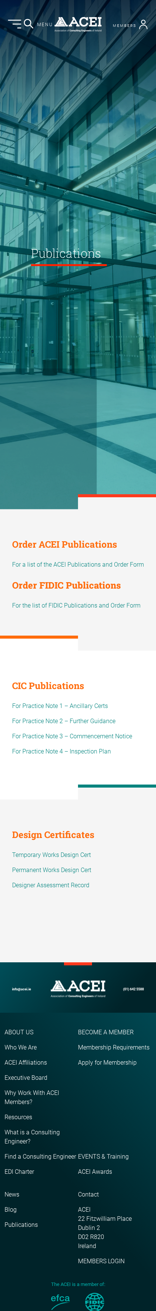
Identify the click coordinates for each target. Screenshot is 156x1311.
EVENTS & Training (103, 1156)
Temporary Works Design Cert (51, 854)
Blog (11, 1209)
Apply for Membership (107, 1062)
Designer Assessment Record (50, 885)
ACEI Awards (95, 1171)
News (12, 1194)
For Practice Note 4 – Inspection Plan (61, 751)
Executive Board (26, 1077)
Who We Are (21, 1047)
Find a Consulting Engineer (40, 1156)
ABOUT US (19, 1032)
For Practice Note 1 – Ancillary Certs (60, 706)
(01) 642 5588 (133, 989)
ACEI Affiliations (26, 1062)
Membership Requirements (114, 1047)
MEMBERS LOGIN (101, 1261)
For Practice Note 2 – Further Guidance (63, 721)
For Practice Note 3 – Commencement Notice (72, 736)
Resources (18, 1117)
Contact (88, 1194)
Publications (21, 1224)
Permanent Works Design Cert (51, 870)
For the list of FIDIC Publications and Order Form (76, 605)
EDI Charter (19, 1171)
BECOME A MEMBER (106, 1032)
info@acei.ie (21, 989)
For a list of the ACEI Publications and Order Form (78, 564)
